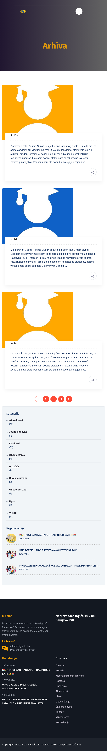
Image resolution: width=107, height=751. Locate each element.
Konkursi (14, 443)
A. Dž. (14, 135)
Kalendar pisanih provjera (70, 675)
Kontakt (60, 670)
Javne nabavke (18, 431)
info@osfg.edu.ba (20, 646)
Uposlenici (61, 686)
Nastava (60, 681)
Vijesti (13, 512)
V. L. (13, 342)
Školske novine (18, 478)
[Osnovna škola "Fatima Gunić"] (23, 11)
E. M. (14, 239)
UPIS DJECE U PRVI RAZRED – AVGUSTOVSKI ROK (48, 550)
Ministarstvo (62, 717)
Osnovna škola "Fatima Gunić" (40, 744)
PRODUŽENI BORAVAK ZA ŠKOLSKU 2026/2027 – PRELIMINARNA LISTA (59, 565)
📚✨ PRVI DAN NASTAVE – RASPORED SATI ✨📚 (47, 535)
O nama (60, 665)
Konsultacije (62, 722)
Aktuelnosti (16, 420)
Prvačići (14, 466)
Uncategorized (17, 489)
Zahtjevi (60, 712)
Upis (12, 501)
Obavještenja (17, 455)
